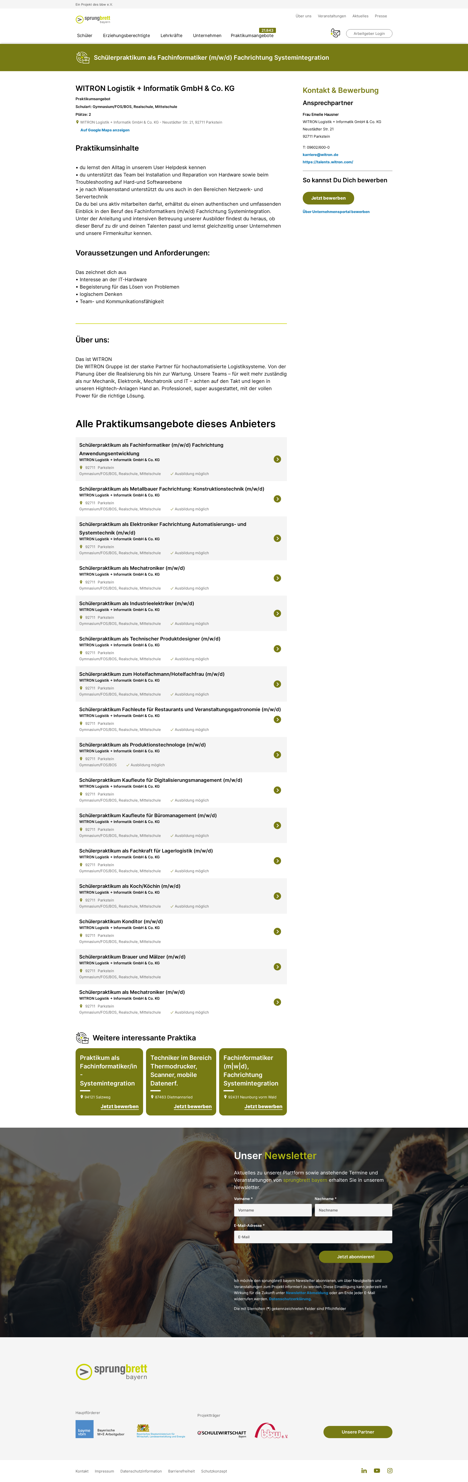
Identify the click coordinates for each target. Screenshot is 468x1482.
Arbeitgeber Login (369, 33)
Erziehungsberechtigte (126, 35)
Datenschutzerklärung (290, 1299)
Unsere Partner (358, 1431)
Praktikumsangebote (252, 35)
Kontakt (82, 1471)
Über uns (304, 16)
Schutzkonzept (214, 1471)
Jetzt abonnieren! (356, 1256)
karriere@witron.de (320, 154)
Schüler (84, 35)
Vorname (243, 1199)
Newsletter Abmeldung (307, 1292)
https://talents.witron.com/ (328, 162)
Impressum (105, 1471)
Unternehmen (207, 35)
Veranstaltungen (332, 16)
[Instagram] (389, 1471)
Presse (381, 16)
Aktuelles (361, 16)
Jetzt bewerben (120, 1106)
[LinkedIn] (364, 1471)
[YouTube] (377, 1471)
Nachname (326, 1199)
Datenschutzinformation (141, 1471)
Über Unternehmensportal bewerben (336, 211)
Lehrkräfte (171, 35)
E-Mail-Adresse (249, 1225)
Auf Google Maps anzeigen (105, 130)
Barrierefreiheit (182, 1471)
